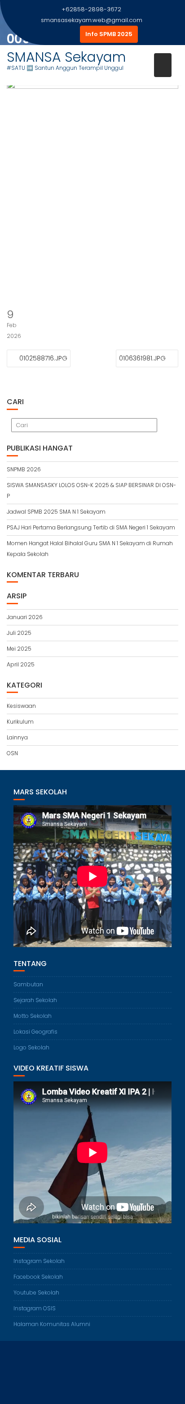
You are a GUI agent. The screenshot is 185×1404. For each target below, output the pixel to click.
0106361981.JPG (142, 358)
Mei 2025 (19, 648)
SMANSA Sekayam (66, 57)
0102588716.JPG (43, 358)
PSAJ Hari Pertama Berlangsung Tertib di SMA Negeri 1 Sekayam (91, 527)
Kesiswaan (21, 706)
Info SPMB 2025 (108, 34)
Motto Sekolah (32, 1016)
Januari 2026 (25, 617)
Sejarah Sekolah (35, 1000)
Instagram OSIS (34, 1308)
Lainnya (17, 737)
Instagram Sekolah (39, 1261)
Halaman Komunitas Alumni (51, 1324)
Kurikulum (20, 721)
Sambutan (28, 984)
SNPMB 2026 (24, 469)
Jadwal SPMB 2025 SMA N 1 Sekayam (56, 511)
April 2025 (21, 664)
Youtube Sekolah (36, 1292)
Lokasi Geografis (35, 1031)
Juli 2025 (19, 633)
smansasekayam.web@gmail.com (91, 20)
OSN (12, 753)
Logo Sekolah (31, 1047)
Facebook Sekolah (38, 1277)
